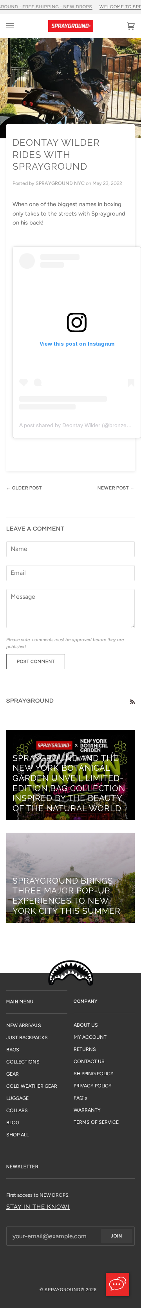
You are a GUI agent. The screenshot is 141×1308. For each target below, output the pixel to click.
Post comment (36, 661)
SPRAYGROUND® (65, 1290)
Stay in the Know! (38, 1206)
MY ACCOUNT (90, 1037)
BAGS (12, 1050)
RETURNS (85, 1049)
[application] (117, 1284)
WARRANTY (87, 1110)
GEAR (12, 1074)
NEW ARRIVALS (23, 1025)
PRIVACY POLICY (93, 1086)
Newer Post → (116, 488)
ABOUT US (86, 1025)
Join (116, 1236)
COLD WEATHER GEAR (31, 1086)
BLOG (12, 1122)
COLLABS (17, 1110)
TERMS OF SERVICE (96, 1122)
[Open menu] (18, 26)
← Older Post (24, 488)
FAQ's (80, 1098)
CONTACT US (89, 1061)
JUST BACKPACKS (27, 1037)
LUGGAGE (17, 1098)
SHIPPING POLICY (94, 1073)
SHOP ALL (17, 1135)
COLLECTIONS (23, 1062)
